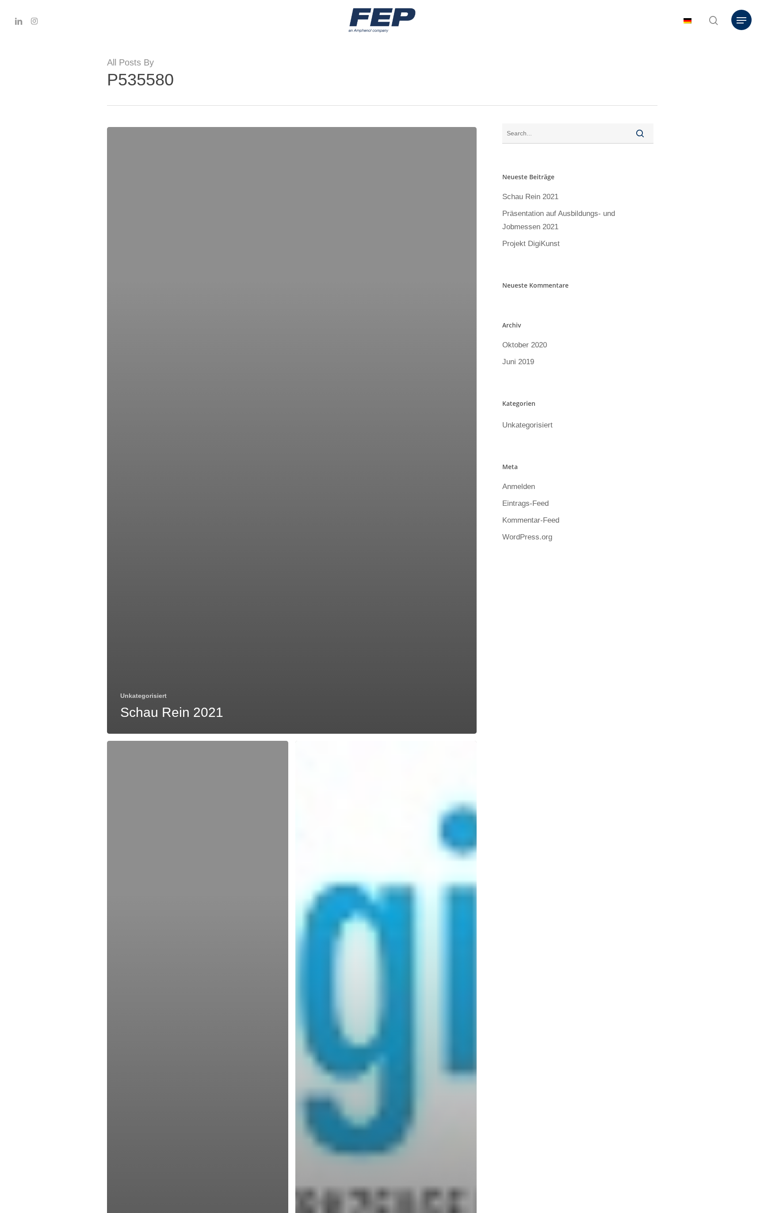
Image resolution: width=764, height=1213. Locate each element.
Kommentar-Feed (530, 520)
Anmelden (518, 486)
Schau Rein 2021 (530, 197)
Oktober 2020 (524, 345)
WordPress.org (527, 537)
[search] (713, 20)
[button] (741, 20)
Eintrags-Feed (525, 503)
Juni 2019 (518, 362)
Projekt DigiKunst (531, 243)
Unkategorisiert (143, 695)
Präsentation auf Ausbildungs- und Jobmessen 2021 (558, 220)
